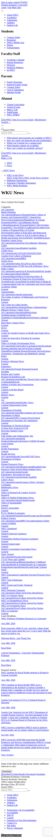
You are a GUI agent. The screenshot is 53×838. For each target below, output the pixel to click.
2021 (16, 253)
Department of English (11, 410)
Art (2, 400)
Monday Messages (38, 243)
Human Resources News (12, 464)
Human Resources (15, 62)
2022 (21, 253)
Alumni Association (15, 104)
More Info (16, 7)
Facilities (5, 371)
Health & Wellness (15, 67)
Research (34, 227)
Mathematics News (9, 487)
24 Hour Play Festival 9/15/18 (14, 428)
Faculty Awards (15, 281)
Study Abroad (39, 353)
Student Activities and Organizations (17, 384)
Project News (27, 379)
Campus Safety (13, 37)
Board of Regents (22, 215)
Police (4, 356)
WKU (9, 163)
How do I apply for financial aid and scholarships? (29, 140)
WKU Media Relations (17, 185)
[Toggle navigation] (2, 171)
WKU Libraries (30, 217)
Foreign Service (36, 351)
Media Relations (8, 212)
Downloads (6, 771)
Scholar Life (37, 317)
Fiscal (16, 562)
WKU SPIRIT (13, 115)
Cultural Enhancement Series (14, 405)
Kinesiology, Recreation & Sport (15, 474)
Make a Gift (12, 109)
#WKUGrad (24, 227)
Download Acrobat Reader (13, 774)
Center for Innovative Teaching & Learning (20, 338)
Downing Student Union (12, 431)
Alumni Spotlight (17, 315)
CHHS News (7, 251)
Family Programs (14, 82)
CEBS (4, 245)
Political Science (23, 276)
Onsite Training (40, 567)
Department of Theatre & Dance (15, 425)
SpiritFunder (12, 112)
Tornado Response (22, 369)
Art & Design (27, 271)
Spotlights (25, 312)
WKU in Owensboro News (13, 605)
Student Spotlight (28, 248)
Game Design (7, 443)
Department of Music (10, 415)
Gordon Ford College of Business (16, 256)
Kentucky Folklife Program (32, 441)
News (9, 165)
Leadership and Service (18, 348)
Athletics (11, 22)
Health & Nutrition (18, 564)
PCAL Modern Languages (13, 513)
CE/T (11, 317)
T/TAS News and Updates (13, 559)
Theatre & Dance (20, 279)
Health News (20, 456)
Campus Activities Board (12, 389)
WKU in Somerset (9, 611)
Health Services (8, 454)
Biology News (41, 266)
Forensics (46, 238)
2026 (39, 253)
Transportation (13, 47)
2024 (30, 253)
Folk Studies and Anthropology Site (17, 436)
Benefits (36, 467)
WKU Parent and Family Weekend (16, 585)
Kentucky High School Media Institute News (21, 469)
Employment (27, 467)
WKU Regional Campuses (13, 590)
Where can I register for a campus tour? (24, 143)
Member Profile (14, 92)
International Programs (18, 225)
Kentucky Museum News (12, 361)
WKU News (9, 170)
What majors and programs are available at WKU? (29, 138)
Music (13, 276)
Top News (25, 243)
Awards (24, 472)
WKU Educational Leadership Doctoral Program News (26, 575)
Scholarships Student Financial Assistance (19, 539)
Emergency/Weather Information (21, 183)
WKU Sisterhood (9, 528)
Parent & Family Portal (17, 84)
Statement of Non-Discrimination (21, 820)
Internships (19, 317)
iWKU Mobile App (15, 42)
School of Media (8, 523)
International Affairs (40, 521)
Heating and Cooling (10, 374)
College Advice (21, 593)
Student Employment (10, 544)
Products (23, 567)
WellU (4, 569)
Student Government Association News (18, 549)
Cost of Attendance (15, 90)
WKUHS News (33, 456)
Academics (12, 17)
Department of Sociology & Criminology (19, 420)
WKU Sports (18, 222)
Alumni (24, 500)
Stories (44, 307)
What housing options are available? (23, 145)
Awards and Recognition (40, 515)
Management (25, 562)
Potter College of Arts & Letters (23, 235)
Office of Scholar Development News (18, 343)
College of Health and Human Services (23, 236)
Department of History (11, 459)
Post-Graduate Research (18, 351)
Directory (11, 65)
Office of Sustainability (11, 503)
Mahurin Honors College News (15, 310)
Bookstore (11, 40)
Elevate (16, 382)
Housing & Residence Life (13, 377)
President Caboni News (11, 240)
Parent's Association (10, 508)
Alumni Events (13, 107)
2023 (25, 253)
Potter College (7, 269)
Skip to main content (10, 2)
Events (17, 346)
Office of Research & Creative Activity (18, 492)
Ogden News (7, 261)
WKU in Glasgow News (12, 595)
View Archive (7, 755)
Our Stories (33, 593)
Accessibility (12, 812)
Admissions (12, 20)
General (9, 220)
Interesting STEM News (19, 266)
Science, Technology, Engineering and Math (26, 352)
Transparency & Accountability (21, 810)
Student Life (12, 25)
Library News (7, 479)
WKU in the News (15, 175)
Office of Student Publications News (17, 497)
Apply (4, 7)
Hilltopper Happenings (17, 180)
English (36, 271)
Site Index (11, 825)
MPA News (26, 521)
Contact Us (12, 823)
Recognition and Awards (32, 413)
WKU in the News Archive (36, 178)
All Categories (7, 209)
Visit (9, 7)
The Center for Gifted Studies (14, 305)
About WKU (13, 15)
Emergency (6, 366)
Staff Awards (28, 281)
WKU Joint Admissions (11, 580)
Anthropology (14, 441)
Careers (10, 818)
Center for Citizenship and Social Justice (33, 284)
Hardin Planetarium (10, 449)
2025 (34, 253)
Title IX (10, 815)
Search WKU (8, 130)
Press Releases (20, 307)
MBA (23, 258)
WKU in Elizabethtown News (14, 600)
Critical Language (28, 346)
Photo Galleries (34, 307)
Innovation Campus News (12, 323)
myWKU (11, 70)
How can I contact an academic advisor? (25, 148)
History (19, 274)
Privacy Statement (15, 828)
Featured (18, 515)
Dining (10, 45)
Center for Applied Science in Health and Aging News (25, 333)
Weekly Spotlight (34, 238)
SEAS (32, 266)
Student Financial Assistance (14, 533)
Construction (27, 294)
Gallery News (27, 402)
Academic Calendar (15, 60)
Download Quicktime (35, 774)
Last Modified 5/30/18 (11, 835)
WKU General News (23, 418)
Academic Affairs (9, 287)
